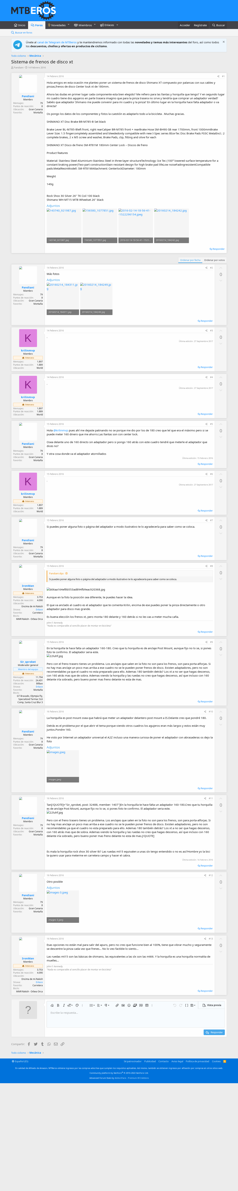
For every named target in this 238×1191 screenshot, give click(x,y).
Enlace (39, 609)
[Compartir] (218, 76)
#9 (211, 642)
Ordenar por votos (214, 260)
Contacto (163, 1061)
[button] (68, 24)
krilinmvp (28, 350)
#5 (211, 424)
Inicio (21, 25)
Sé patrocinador (132, 1061)
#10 (211, 711)
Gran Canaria (36, 109)
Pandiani (18, 67)
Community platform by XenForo (119, 1072)
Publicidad (150, 1061)
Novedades (58, 25)
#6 (211, 474)
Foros (39, 25)
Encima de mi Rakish (32, 606)
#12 (211, 875)
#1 (223, 76)
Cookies (216, 1061)
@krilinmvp (60, 430)
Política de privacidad (197, 1061)
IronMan (28, 586)
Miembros (85, 25)
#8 (211, 566)
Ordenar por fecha (190, 260)
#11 (211, 798)
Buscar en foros (23, 32)
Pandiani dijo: (56, 573)
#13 (211, 938)
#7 (211, 520)
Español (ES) (21, 1061)
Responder (219, 249)
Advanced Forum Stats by (119, 1078)
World (40, 367)
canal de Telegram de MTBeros (57, 42)
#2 (211, 267)
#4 (211, 377)
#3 (211, 330)
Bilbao (39, 683)
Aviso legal (177, 1061)
